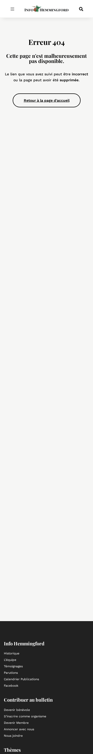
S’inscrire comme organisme (25, 716)
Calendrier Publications (21, 679)
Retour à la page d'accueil (46, 100)
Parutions (11, 673)
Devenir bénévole (17, 710)
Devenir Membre (16, 723)
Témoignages (13, 666)
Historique (11, 653)
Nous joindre (13, 735)
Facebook (11, 685)
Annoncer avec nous (19, 729)
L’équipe (10, 660)
